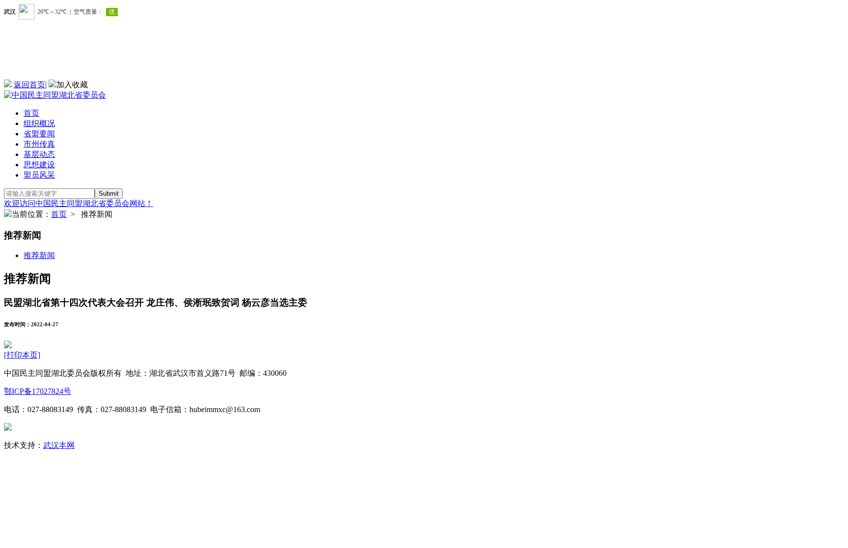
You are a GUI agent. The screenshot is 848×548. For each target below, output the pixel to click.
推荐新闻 (39, 255)
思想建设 (39, 164)
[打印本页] (22, 355)
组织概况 (39, 123)
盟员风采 (39, 175)
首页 (31, 113)
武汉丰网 (59, 445)
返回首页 (29, 84)
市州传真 (39, 144)
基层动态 (39, 154)
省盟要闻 (39, 134)
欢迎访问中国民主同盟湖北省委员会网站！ (78, 203)
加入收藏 (72, 84)
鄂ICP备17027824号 (37, 391)
